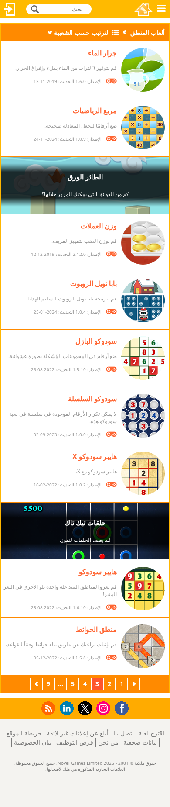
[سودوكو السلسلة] (143, 416)
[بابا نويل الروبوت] (143, 300)
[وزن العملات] (143, 243)
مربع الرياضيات (95, 110)
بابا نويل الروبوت (93, 283)
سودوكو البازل (96, 341)
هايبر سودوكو (98, 571)
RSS (47, 708)
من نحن (108, 742)
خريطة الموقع (24, 733)
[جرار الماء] (143, 70)
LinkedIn (65, 708)
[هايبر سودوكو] (143, 588)
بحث (34, 8)
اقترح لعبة (151, 733)
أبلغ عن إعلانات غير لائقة (78, 733)
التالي (35, 683)
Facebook (119, 707)
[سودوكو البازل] (143, 358)
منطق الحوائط (96, 629)
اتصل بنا (123, 733)
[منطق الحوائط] (143, 646)
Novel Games (143, 9)
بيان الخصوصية (32, 742)
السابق (133, 683)
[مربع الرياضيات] (143, 127)
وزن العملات (99, 226)
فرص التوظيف (74, 742)
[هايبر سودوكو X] (143, 473)
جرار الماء (102, 53)
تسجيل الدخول (10, 9)
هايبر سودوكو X (94, 456)
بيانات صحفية (140, 742)
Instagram (102, 707)
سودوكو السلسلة (92, 399)
